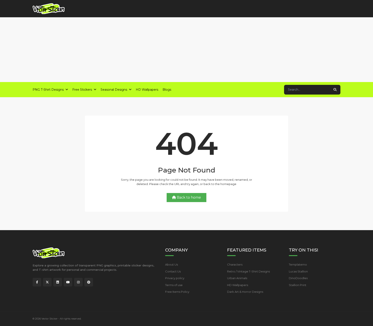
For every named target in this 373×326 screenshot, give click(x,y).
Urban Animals (237, 278)
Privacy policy (174, 278)
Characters (234, 264)
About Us (171, 264)
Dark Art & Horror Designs (245, 291)
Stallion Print (297, 285)
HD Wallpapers (237, 285)
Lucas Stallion (298, 271)
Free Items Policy (177, 291)
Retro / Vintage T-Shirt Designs (248, 271)
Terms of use (174, 285)
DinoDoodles (298, 278)
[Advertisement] (186, 49)
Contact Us (173, 271)
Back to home (189, 197)
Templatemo (298, 264)
